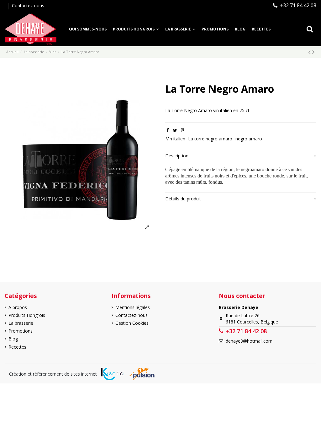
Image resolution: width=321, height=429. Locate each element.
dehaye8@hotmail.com (249, 341)
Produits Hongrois (26, 315)
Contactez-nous (28, 5)
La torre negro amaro (210, 139)
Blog (13, 339)
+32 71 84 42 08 (298, 5)
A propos (17, 307)
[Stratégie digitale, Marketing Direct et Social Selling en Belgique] (142, 374)
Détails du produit (183, 199)
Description (176, 156)
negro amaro (248, 139)
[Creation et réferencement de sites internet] (112, 374)
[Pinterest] (182, 130)
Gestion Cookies (132, 323)
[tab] (240, 156)
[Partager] (167, 130)
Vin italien (175, 139)
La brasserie (20, 323)
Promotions (20, 331)
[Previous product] (310, 51)
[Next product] (313, 51)
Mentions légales (132, 307)
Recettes (17, 347)
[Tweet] (175, 130)
